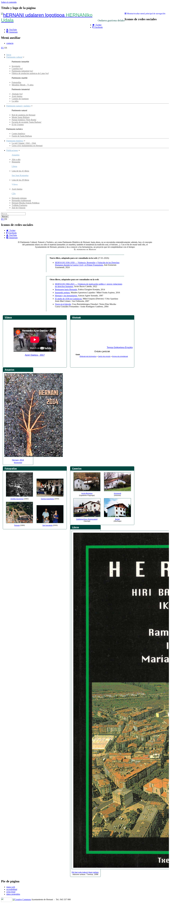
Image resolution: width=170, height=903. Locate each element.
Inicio (8, 55)
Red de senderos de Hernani (23, 115)
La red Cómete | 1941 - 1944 (24, 143)
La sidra (15, 101)
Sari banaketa (47, 525)
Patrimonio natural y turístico (18, 106)
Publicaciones (12, 150)
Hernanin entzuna (19, 198)
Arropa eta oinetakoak (120, 356)
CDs (14, 193)
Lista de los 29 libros (20, 180)
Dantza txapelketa (47, 499)
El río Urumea (18, 124)
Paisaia (17, 525)
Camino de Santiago (20, 99)
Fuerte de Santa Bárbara (22, 136)
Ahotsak (76, 317)
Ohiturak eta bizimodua (88, 356)
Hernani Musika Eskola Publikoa (25, 203)
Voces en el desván (63, 304)
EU (2, 48)
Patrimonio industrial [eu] (22, 71)
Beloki (117, 519)
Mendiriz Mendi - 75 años (22, 85)
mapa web (10, 887)
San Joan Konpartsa (20, 175)
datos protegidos (13, 894)
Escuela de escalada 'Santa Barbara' (26, 122)
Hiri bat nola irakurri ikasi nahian (85, 872)
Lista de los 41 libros (20, 171)
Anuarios (15, 155)
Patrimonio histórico (14, 141)
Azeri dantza (17, 96)
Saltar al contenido (9, 2)
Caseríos (76, 468)
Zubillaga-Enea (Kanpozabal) (87, 519)
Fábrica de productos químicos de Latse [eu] (30, 73)
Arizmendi (117, 493)
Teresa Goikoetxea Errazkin (120, 347)
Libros (14, 166)
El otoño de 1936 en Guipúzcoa (68, 299)
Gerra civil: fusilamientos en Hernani (27, 145)
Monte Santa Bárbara (20, 117)
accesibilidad (11, 889)
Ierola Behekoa (86, 493)
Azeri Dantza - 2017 (35, 355)
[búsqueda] (18, 463)
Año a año (16, 159)
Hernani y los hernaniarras (66, 295)
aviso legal (10, 892)
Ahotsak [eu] (17, 94)
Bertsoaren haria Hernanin (66, 289)
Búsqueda (16, 162)
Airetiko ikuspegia (16, 499)
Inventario (16, 66)
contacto (9, 43)
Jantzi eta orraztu (104, 356)
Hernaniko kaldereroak (21, 200)
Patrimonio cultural (14, 57)
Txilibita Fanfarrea (19, 205)
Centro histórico (18, 133)
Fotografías (16, 82)
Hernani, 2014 (18, 460)
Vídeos (8, 317)
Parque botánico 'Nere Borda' (24, 120)
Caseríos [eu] (17, 68)
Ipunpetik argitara (62, 292)
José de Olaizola (18, 208)
